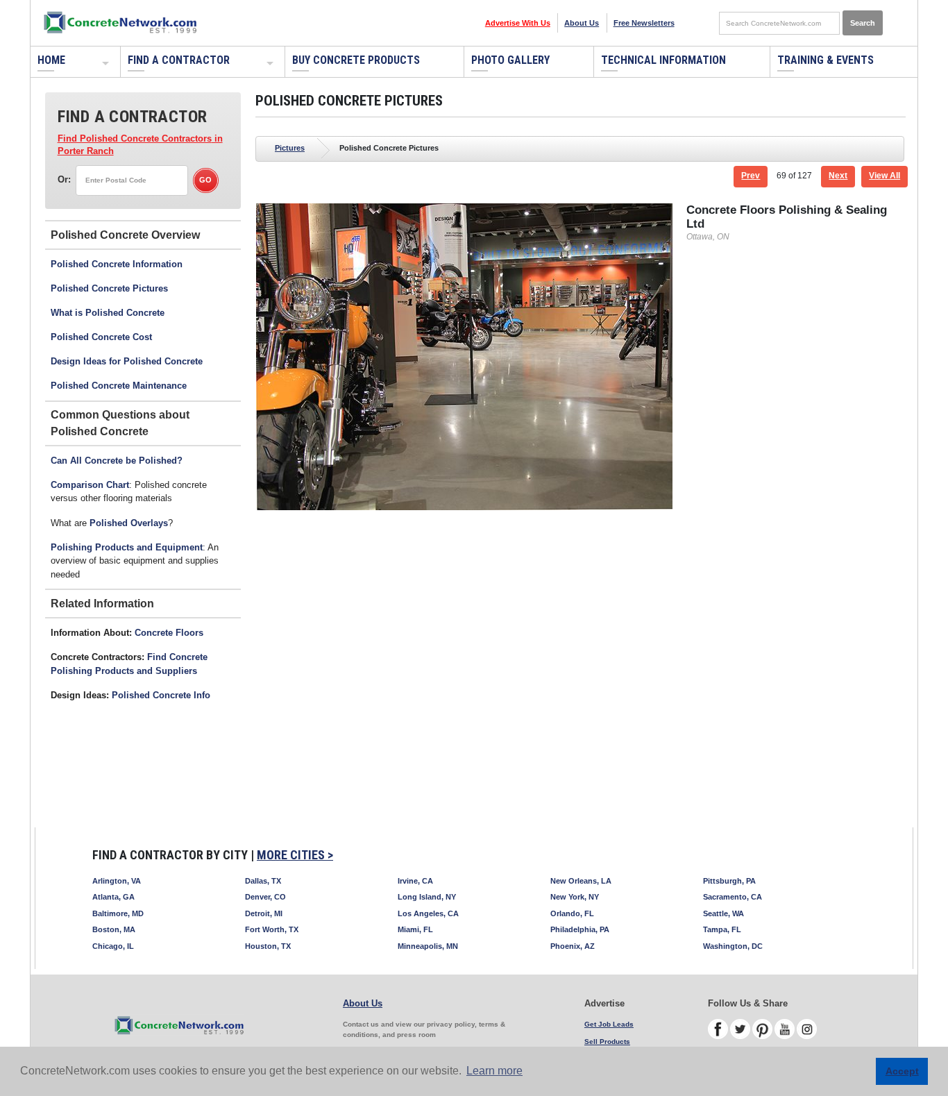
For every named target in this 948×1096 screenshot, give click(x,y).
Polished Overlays (129, 523)
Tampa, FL (722, 929)
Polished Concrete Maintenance (119, 385)
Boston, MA (113, 929)
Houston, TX (268, 946)
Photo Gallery (510, 60)
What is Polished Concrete (107, 312)
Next (838, 175)
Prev (750, 175)
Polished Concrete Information (117, 264)
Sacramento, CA (732, 897)
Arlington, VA (116, 881)
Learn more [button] (494, 1071)
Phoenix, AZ (572, 946)
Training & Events (825, 60)
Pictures (290, 148)
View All (884, 175)
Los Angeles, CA (428, 913)
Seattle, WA (723, 913)
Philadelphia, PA (579, 929)
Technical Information (663, 60)
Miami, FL (415, 929)
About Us (581, 23)
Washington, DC (733, 946)
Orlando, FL (572, 913)
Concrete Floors (169, 632)
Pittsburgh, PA (729, 881)
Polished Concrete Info (161, 695)
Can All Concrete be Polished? (117, 460)
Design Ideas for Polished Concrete (127, 361)
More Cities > (295, 855)
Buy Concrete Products (356, 60)
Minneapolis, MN (428, 946)
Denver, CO (265, 897)
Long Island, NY (427, 897)
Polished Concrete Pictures (109, 288)
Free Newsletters (644, 23)
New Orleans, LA (580, 881)
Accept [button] (902, 1071)
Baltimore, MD (118, 913)
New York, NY (574, 897)
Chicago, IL (113, 946)
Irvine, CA (415, 881)
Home (51, 60)
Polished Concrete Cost (101, 337)
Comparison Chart (90, 485)
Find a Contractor (179, 60)
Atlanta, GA (113, 897)
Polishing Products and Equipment (127, 547)
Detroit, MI (263, 913)
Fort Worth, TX (271, 929)
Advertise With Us (517, 23)
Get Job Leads (609, 1024)
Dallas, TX (263, 881)
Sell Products (607, 1041)
